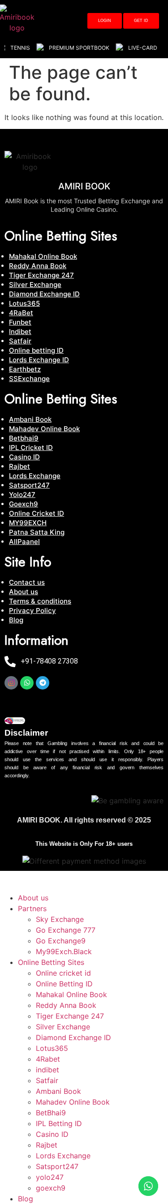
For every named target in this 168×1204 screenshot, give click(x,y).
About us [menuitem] (33, 897)
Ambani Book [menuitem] (58, 1091)
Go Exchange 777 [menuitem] (65, 929)
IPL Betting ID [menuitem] (59, 1123)
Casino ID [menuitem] (52, 1134)
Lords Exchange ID (39, 360)
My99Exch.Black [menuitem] (64, 951)
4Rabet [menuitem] (48, 1058)
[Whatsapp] (27, 683)
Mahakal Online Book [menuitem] (71, 994)
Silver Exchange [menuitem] (63, 1026)
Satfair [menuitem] (47, 1080)
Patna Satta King (37, 532)
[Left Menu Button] (10, 876)
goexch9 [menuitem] (50, 1187)
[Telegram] (42, 683)
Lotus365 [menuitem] (52, 1048)
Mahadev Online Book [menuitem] (73, 1101)
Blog (16, 620)
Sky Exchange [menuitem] (60, 919)
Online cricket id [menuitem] (63, 972)
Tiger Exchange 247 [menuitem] (70, 1015)
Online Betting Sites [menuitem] (51, 962)
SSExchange (29, 378)
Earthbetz (25, 369)
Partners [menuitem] (32, 908)
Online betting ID (36, 350)
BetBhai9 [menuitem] (51, 1112)
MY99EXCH (28, 522)
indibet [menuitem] (47, 1069)
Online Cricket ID (36, 513)
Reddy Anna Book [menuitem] (66, 1005)
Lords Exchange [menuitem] (63, 1155)
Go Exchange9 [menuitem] (61, 940)
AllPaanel (24, 541)
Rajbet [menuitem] (46, 1144)
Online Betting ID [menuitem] (64, 983)
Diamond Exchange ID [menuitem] (73, 1037)
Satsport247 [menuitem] (57, 1166)
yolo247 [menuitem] (50, 1177)
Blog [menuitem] (25, 1198)
